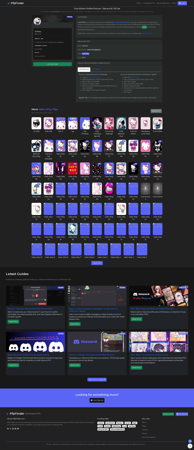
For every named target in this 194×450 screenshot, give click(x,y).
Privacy (144, 433)
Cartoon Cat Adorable (48, 156)
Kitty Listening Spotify (97, 133)
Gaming (132, 426)
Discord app (135, 77)
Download (53, 64)
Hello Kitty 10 (37, 257)
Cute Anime (157, 197)
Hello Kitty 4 (116, 257)
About (144, 422)
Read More (13, 321)
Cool (100, 426)
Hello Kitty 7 (76, 257)
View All (155, 111)
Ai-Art (127, 423)
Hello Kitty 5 (103, 257)
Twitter (77, 422)
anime (22, 425)
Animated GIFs (149, 3)
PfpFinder (17, 3)
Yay (72, 131)
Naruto (119, 423)
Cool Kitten (157, 131)
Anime (100, 423)
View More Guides (96, 380)
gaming (40, 425)
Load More (97, 263)
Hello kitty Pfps (48, 109)
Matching (116, 426)
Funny (107, 426)
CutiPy (117, 22)
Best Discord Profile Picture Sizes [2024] (28, 355)
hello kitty (86, 53)
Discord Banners (163, 3)
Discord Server (146, 33)
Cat (124, 426)
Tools (173, 3)
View (36, 123)
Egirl (134, 423)
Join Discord (98, 400)
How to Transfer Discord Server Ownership (30, 309)
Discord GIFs (103, 429)
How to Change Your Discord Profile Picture (91, 355)
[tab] (84, 69)
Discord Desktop (94, 77)
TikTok (71, 422)
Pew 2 (60, 131)
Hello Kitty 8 (63, 257)
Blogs (144, 426)
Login (183, 3)
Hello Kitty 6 (89, 257)
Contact (145, 430)
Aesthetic (110, 423)
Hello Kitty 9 (50, 257)
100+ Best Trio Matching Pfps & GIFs (149, 355)
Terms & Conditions (149, 437)
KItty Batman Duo (121, 133)
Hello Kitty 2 (142, 257)
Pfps (138, 3)
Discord (65, 422)
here (144, 27)
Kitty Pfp (48, 131)
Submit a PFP (168, 414)
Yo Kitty (36, 131)
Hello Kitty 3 (129, 257)
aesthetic (29, 425)
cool (35, 425)
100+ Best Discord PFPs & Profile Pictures (152, 309)
